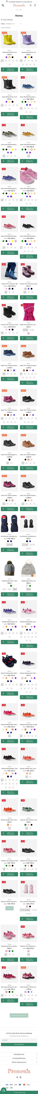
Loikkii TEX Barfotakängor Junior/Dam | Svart (9, 454)
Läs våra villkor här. (27, 2)
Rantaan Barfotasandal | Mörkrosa (9, 724)
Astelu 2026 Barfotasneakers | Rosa (9, 236)
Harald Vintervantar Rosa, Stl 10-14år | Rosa (28, 324)
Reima (9, 50)
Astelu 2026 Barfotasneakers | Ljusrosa (28, 188)
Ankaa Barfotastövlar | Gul (9, 52)
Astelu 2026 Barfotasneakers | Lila (9, 188)
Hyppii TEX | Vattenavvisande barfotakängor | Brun (28, 365)
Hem (17, 9)
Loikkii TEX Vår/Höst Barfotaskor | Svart (28, 495)
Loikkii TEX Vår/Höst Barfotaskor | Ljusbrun (28, 454)
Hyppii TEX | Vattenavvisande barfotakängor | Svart (28, 410)
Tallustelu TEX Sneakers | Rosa (9, 860)
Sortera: (3, 23)
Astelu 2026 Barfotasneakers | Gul (28, 144)
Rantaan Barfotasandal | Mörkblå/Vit (28, 673)
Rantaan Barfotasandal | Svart (9, 768)
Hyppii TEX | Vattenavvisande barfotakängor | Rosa (9, 410)
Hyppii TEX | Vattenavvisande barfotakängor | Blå (9, 365)
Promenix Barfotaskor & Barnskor (19, 5)
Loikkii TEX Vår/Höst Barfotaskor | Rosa (9, 495)
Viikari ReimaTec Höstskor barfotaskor (28, 987)
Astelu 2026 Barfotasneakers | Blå (28, 97)
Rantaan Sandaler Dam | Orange (9, 820)
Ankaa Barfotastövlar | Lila (28, 52)
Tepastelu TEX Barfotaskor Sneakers (28, 946)
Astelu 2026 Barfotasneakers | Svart (28, 236)
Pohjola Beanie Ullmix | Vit (28, 581)
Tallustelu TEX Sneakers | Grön (28, 820)
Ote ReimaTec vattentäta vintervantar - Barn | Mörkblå (9, 536)
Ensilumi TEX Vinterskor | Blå (10, 284)
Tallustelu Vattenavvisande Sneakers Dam (9, 901)
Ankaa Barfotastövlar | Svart (9, 97)
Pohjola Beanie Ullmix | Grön (9, 581)
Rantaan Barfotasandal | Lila (9, 621)
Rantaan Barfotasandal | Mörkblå (9, 673)
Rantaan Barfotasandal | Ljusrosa (28, 621)
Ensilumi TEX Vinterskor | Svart (9, 324)
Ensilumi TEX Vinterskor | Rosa (28, 284)
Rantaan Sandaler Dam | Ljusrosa (28, 768)
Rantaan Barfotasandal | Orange (28, 724)
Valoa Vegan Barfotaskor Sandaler (9, 987)
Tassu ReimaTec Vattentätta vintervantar (28, 901)
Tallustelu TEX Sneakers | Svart (28, 860)
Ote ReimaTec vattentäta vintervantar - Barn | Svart (28, 536)
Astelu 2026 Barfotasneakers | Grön (9, 144)
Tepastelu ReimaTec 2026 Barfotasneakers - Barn (9, 946)
